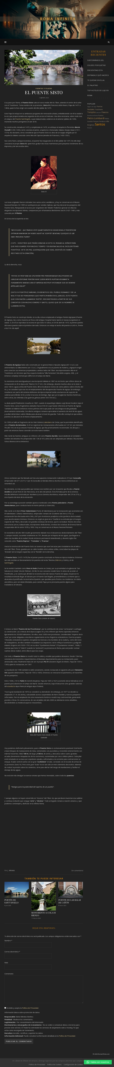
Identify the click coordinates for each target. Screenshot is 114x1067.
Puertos (100, 115)
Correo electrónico (12, 952)
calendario (48, 422)
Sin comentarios (77, 870)
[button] (98, 1062)
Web (6, 962)
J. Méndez (11, 870)
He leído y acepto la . (22, 1008)
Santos (100, 124)
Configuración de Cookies (73, 1064)
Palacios (105, 112)
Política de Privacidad (30, 1008)
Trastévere (99, 109)
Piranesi (89, 128)
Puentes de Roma (92, 115)
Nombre (8, 940)
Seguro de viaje (91, 106)
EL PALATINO (92, 85)
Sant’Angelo (8, 563)
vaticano (98, 112)
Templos (91, 112)
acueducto (11, 686)
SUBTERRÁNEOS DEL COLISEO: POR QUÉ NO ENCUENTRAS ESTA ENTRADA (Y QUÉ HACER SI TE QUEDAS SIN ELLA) (98, 70)
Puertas (99, 106)
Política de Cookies (54, 1064)
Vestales (90, 109)
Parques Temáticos (99, 121)
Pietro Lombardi (95, 118)
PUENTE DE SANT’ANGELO (11, 901)
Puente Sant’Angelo (22, 119)
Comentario (8, 974)
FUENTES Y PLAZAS (44, 88)
